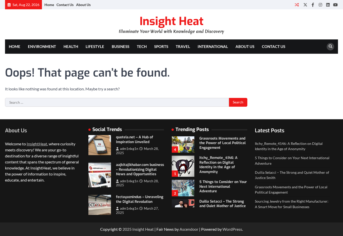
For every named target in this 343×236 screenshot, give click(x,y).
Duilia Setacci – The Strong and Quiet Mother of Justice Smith (222, 206)
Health (71, 46)
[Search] (330, 46)
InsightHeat (37, 143)
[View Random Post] (296, 4)
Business (120, 46)
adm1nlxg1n (129, 149)
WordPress (232, 229)
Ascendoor (189, 229)
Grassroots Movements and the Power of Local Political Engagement (222, 143)
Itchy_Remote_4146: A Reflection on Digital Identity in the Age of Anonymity (218, 164)
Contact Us (65, 5)
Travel (183, 46)
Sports (161, 46)
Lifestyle (95, 46)
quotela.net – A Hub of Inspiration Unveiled (134, 139)
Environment (42, 46)
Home (49, 5)
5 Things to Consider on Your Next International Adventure (223, 187)
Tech (142, 46)
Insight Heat (171, 21)
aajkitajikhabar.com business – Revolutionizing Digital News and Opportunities (140, 169)
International (213, 46)
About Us (83, 5)
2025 (127, 229)
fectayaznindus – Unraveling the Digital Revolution (139, 199)
